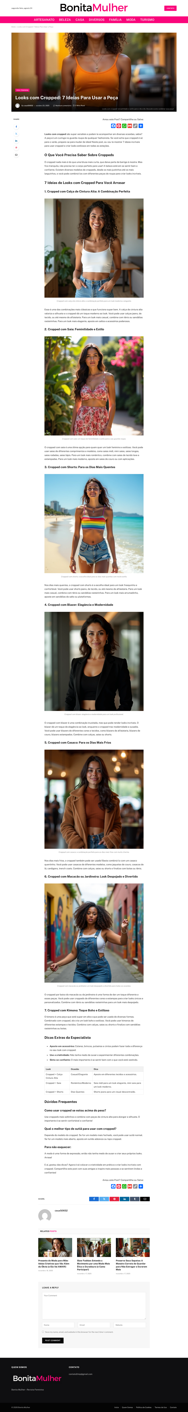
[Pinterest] (16, 147)
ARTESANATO (44, 19)
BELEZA (65, 19)
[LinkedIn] (16, 140)
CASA (80, 19)
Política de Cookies (144, 1407)
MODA (131, 19)
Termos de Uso (161, 1407)
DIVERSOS (96, 19)
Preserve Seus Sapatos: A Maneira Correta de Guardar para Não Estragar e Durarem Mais (131, 1265)
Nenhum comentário (63, 106)
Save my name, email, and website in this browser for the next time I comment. (79, 1332)
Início (13, 27)
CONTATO (170, 8)
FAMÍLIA (115, 19)
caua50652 (28, 106)
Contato (173, 1407)
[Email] (16, 155)
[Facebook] (16, 126)
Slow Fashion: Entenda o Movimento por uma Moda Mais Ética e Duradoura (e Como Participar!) (93, 1265)
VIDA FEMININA (22, 90)
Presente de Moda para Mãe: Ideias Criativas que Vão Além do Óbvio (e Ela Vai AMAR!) (53, 1263)
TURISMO (147, 19)
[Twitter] (16, 133)
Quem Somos (127, 1407)
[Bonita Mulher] (94, 8)
